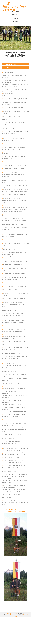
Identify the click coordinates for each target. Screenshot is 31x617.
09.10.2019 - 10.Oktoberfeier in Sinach (13, 361)
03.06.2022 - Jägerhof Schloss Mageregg (15, 318)
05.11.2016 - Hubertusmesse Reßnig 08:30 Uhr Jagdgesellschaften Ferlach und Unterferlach (14, 476)
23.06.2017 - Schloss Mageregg (12, 457)
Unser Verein (15, 15)
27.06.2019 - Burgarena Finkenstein (13, 386)
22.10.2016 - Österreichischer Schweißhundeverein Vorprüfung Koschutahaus (12, 496)
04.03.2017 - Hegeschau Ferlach (12, 463)
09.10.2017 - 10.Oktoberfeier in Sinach (13, 446)
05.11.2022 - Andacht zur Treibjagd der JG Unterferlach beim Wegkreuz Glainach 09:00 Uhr (15, 304)
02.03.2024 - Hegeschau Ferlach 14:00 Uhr (14, 232)
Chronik (15, 18)
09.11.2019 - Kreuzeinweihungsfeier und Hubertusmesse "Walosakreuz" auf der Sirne (14, 343)
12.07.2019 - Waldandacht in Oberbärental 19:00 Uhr (15, 510)
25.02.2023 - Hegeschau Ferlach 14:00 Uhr (14, 286)
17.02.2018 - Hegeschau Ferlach (12, 434)
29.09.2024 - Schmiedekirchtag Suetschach (15, 205)
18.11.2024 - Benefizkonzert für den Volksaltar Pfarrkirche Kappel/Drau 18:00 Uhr (14, 180)
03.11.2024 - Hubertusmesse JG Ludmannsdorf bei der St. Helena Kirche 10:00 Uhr (14, 200)
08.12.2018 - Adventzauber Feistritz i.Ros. (15, 412)
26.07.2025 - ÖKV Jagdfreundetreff (13, 136)
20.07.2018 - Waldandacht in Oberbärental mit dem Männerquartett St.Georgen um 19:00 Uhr (14, 429)
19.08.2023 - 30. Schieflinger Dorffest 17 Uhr (16, 261)
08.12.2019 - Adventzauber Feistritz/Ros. (14, 334)
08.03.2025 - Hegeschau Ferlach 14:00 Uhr (14, 165)
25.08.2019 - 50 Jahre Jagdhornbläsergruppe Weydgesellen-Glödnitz (14, 365)
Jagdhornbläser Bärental (14, 8)
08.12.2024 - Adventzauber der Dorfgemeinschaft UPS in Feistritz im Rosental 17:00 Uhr (13, 174)
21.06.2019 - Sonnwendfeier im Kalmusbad (15, 388)
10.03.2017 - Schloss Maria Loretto (13, 460)
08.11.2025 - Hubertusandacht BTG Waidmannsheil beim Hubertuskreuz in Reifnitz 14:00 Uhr (13, 118)
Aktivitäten (15, 11)
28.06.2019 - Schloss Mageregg (12, 383)
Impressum (14, 613)
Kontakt (15, 21)
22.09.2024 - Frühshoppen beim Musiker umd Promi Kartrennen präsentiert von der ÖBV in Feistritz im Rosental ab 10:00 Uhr (15, 209)
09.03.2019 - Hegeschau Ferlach (12, 405)
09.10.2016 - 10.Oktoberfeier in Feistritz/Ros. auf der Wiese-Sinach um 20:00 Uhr (15, 502)
